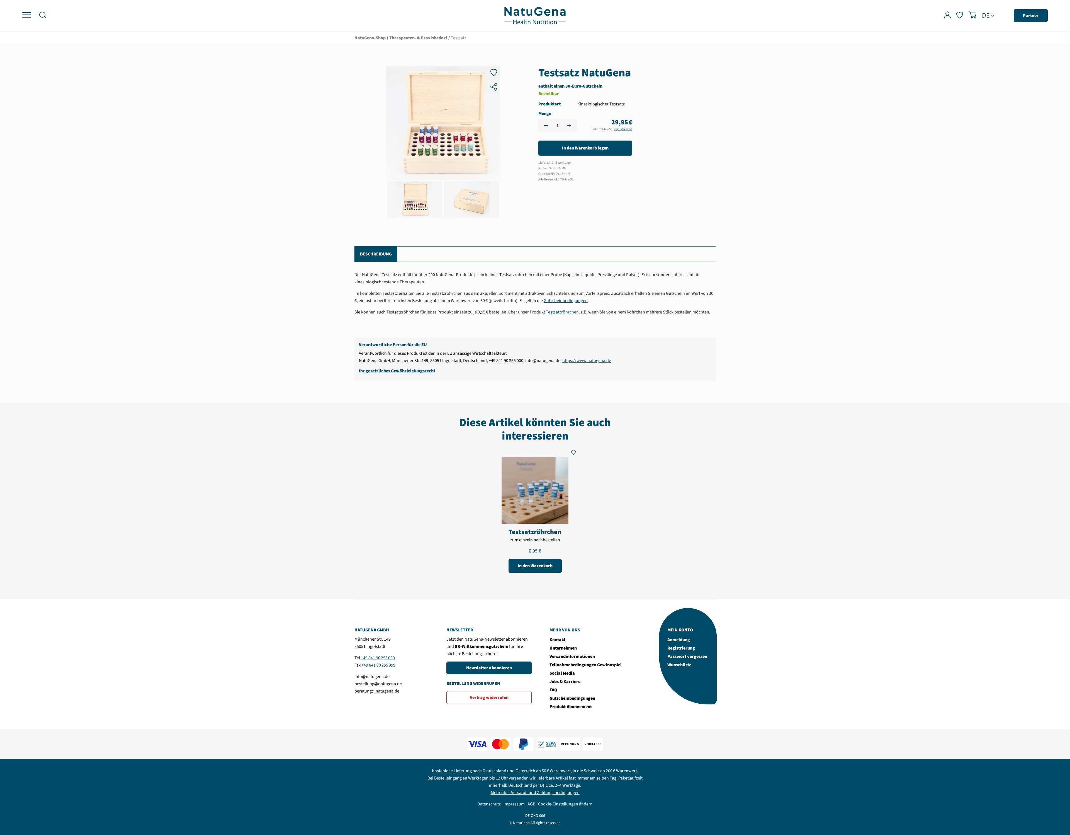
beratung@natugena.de (376, 691)
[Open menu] (26, 15)
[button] (42, 16)
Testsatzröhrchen (562, 312)
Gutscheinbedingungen (566, 301)
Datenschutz (489, 804)
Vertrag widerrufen (489, 697)
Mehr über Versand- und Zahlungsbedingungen (535, 793)
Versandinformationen (572, 656)
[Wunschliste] (959, 16)
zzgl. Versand (623, 129)
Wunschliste (679, 665)
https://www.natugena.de (586, 361)
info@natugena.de (372, 677)
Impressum (514, 804)
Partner (1031, 16)
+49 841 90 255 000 (378, 658)
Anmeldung (678, 640)
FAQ (553, 690)
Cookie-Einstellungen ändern (565, 804)
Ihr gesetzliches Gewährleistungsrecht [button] (397, 371)
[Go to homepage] (535, 15)
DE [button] (986, 15)
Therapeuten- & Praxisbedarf (418, 38)
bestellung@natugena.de (378, 684)
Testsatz (458, 38)
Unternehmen (563, 648)
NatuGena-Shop (370, 38)
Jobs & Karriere (564, 682)
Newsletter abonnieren (489, 668)
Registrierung (681, 648)
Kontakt (557, 640)
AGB (531, 804)
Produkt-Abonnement (570, 707)
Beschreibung (376, 254)
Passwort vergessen (687, 656)
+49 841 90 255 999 (378, 665)
